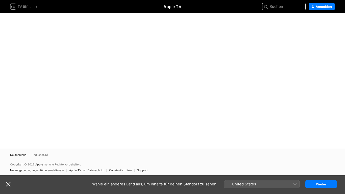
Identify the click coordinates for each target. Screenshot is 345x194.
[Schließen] (8, 184)
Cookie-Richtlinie (120, 170)
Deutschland (18, 155)
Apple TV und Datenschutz (86, 170)
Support (142, 170)
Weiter (321, 184)
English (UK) (40, 155)
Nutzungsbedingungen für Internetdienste (37, 170)
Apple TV (172, 6)
